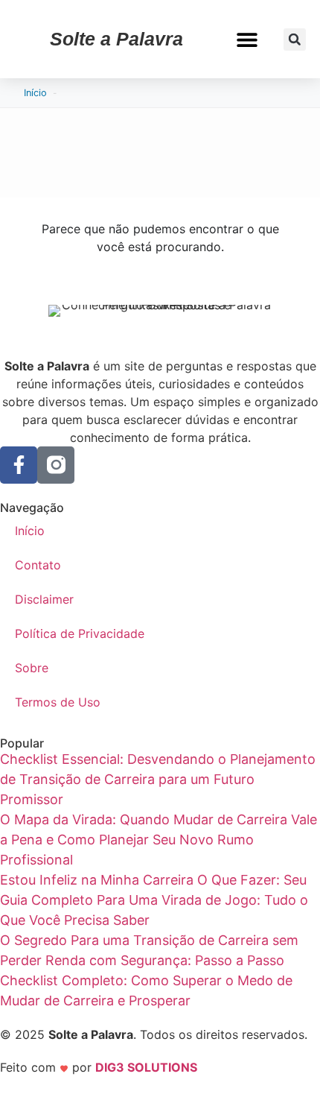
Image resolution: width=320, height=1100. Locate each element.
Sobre (31, 667)
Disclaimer (44, 599)
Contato (38, 564)
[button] (246, 39)
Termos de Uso (57, 702)
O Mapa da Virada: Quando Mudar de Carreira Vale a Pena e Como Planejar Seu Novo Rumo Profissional (158, 839)
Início (35, 92)
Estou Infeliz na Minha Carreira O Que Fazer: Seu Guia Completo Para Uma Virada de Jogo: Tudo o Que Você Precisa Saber (154, 900)
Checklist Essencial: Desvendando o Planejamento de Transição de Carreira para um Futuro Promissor (158, 779)
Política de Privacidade (79, 633)
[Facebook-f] (18, 465)
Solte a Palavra (116, 38)
